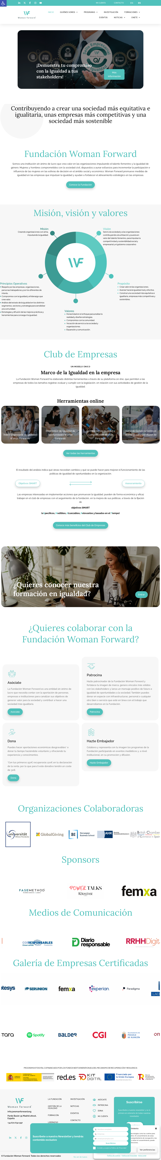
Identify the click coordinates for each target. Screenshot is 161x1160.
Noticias (118, 17)
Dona (12, 741)
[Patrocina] (91, 666)
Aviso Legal (142, 1155)
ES (139, 3)
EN (131, 3)
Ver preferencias (147, 1150)
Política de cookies (113, 1155)
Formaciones (130, 12)
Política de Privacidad (129, 1155)
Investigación (111, 12)
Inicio (51, 12)
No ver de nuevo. (80, 1157)
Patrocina (94, 675)
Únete (134, 17)
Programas (89, 12)
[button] (3, 3)
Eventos (103, 17)
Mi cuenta (101, 3)
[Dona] (12, 732)
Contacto (119, 3)
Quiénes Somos (67, 12)
